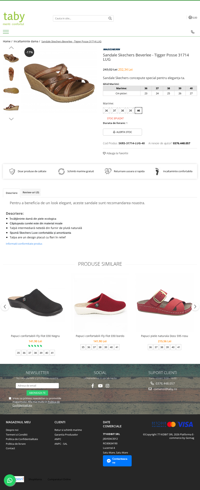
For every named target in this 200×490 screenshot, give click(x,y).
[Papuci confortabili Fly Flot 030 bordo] (100, 302)
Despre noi (12, 430)
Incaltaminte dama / (27, 41)
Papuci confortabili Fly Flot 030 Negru (35, 336)
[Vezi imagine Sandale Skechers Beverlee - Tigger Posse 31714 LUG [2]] (11, 91)
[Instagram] (107, 385)
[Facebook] (92, 385)
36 (106, 110)
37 (114, 110)
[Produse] (6, 33)
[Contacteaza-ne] (192, 32)
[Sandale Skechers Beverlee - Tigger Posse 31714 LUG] (59, 79)
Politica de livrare (16, 443)
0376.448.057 (165, 383)
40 (138, 110)
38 (122, 110)
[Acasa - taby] (25, 18)
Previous (11, 48)
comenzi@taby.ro (165, 389)
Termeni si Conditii (16, 434)
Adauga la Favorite (117, 153)
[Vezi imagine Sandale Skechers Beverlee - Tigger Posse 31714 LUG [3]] (11, 107)
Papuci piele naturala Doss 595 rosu (164, 336)
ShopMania (35, 479)
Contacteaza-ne (120, 460)
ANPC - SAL (60, 443)
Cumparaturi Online (59, 479)
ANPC (57, 439)
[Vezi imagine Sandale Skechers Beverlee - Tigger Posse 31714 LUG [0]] (11, 57)
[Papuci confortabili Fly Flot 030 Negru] (35, 302)
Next (11, 118)
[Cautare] (110, 18)
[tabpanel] (59, 79)
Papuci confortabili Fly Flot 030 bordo (100, 336)
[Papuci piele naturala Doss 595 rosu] (164, 302)
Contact (10, 448)
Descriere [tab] (11, 193)
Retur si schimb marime (68, 430)
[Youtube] (100, 385)
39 (130, 110)
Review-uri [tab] (31, 192)
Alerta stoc (124, 132)
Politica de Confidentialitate (22, 439)
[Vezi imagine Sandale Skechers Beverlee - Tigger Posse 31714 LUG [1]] (11, 74)
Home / (8, 41)
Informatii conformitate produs (24, 243)
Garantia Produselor (66, 434)
